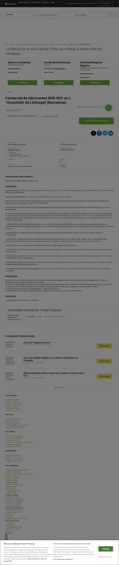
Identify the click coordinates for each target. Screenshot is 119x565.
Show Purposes (105, 557)
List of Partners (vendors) (63, 559)
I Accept (105, 549)
